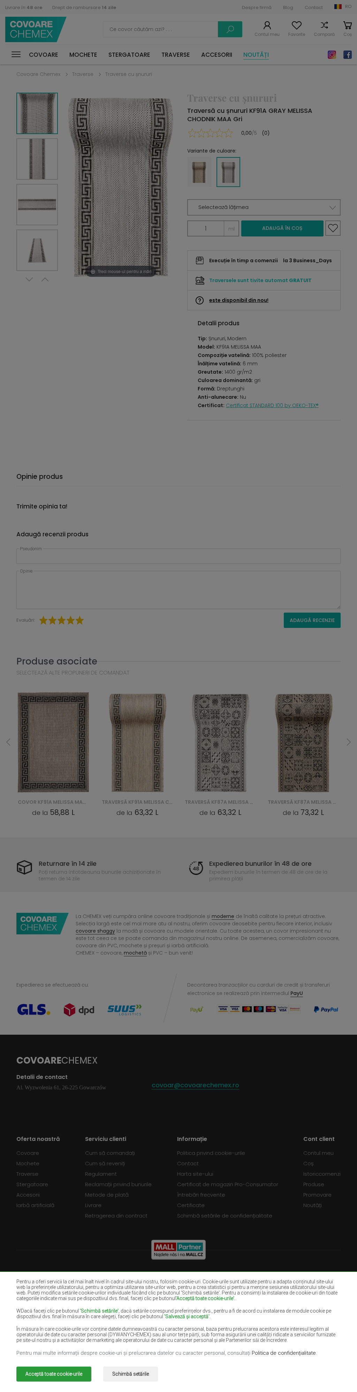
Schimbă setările (130, 1374)
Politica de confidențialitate (284, 1353)
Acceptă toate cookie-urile (53, 1374)
